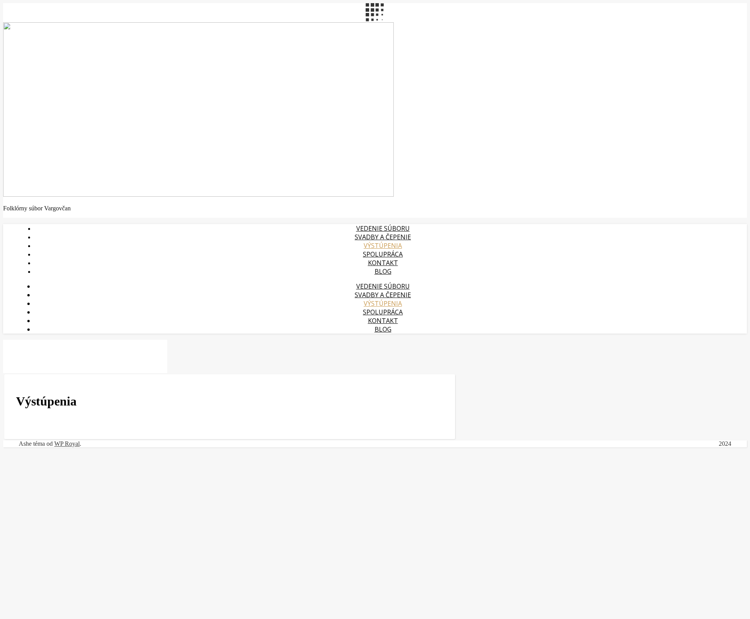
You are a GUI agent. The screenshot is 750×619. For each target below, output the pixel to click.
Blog (383, 271)
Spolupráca (383, 254)
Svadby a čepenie (383, 237)
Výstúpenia (383, 245)
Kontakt (383, 262)
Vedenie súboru (383, 228)
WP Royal (67, 443)
